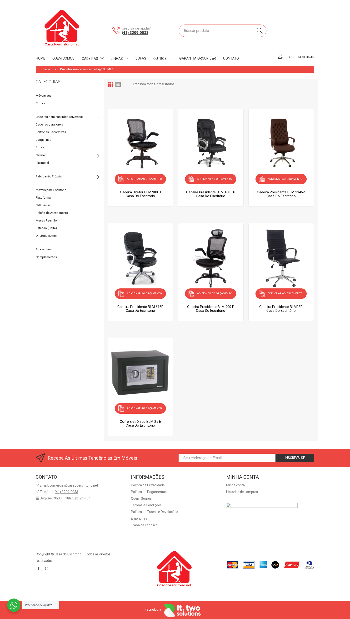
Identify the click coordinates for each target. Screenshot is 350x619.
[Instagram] (47, 568)
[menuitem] (40, 58)
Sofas (40, 147)
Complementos (46, 257)
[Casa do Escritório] (62, 30)
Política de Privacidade (148, 485)
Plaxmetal (42, 163)
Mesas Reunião (46, 220)
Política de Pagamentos (149, 492)
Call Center (43, 205)
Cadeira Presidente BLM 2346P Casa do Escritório (281, 194)
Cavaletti (41, 155)
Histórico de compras (242, 492)
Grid (110, 84)
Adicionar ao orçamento (144, 179)
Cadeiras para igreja (49, 124)
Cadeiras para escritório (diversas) (59, 117)
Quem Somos (141, 498)
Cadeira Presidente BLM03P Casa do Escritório (281, 308)
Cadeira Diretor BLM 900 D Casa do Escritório (140, 194)
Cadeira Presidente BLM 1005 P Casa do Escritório (210, 194)
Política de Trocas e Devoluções (154, 512)
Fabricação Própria (49, 176)
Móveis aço (44, 95)
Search (259, 31)
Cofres (40, 103)
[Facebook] (38, 568)
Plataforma (43, 197)
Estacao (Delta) (46, 228)
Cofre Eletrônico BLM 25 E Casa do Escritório (140, 423)
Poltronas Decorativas (51, 132)
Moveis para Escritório (51, 190)
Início (46, 69)
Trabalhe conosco (144, 525)
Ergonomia (139, 518)
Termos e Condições (146, 505)
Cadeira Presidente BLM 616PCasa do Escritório (140, 308)
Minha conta (235, 485)
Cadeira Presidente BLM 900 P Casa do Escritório (210, 308)
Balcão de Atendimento (52, 213)
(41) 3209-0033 (135, 32)
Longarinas (43, 139)
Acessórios (44, 249)
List (117, 84)
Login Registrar (299, 57)
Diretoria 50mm (46, 235)
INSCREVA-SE (295, 458)
